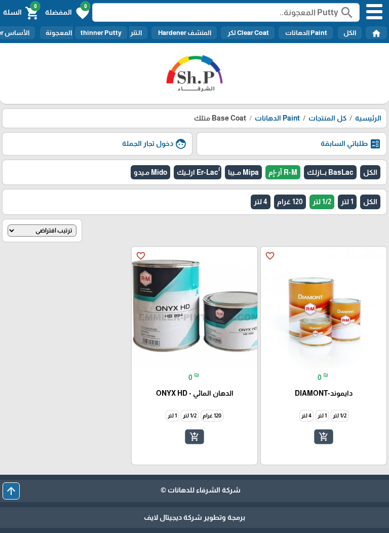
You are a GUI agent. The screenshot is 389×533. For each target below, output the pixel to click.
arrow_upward (11, 491)
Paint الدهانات (305, 32)
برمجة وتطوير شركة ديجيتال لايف (194, 517)
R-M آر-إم (282, 172)
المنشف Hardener (184, 32)
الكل (349, 32)
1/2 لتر (322, 202)
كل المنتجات (327, 118)
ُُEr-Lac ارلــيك (197, 172)
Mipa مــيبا (243, 172)
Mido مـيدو (150, 172)
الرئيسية (368, 118)
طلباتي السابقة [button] (351, 144)
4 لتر (260, 202)
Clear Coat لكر (247, 32)
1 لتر (347, 202)
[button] (67, 12)
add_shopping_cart (324, 437)
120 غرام (290, 202)
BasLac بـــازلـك (330, 172)
